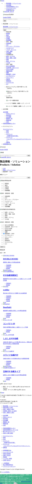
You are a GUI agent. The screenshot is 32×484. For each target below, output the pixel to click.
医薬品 (8, 33)
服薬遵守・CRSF (11, 74)
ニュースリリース (8, 452)
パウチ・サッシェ (11, 49)
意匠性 (8, 79)
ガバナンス (18, 139)
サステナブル (10, 82)
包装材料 (8, 43)
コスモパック (10, 48)
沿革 (7, 122)
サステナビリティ (11, 8)
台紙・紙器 (9, 51)
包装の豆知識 (7, 453)
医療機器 (8, 40)
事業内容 (8, 120)
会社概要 (8, 117)
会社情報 (8, 5)
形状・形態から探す (8, 409)
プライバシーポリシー (9, 466)
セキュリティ (10, 77)
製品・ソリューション (9, 170)
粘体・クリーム (10, 61)
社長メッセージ (10, 113)
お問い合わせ (10, 11)
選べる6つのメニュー (9, 431)
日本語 (9, 17)
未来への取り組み (8, 433)
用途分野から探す (8, 407)
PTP (7, 45)
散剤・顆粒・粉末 (11, 58)
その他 (8, 62)
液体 (7, 59)
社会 (7, 132)
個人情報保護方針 (8, 464)
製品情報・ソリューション (13, 3)
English (5, 17)
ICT (7, 84)
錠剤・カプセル (10, 56)
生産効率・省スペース (12, 67)
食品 (7, 35)
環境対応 (8, 81)
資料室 (8, 142)
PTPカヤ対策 (9, 69)
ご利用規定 (6, 463)
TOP (4, 168)
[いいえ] (17, 483)
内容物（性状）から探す (10, 411)
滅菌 (7, 72)
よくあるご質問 (7, 458)
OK (15, 483)
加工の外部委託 (10, 66)
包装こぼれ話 (7, 455)
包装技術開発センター (12, 6)
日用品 (8, 38)
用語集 (5, 457)
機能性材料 (9, 71)
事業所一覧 (9, 118)
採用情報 (8, 10)
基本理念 (8, 115)
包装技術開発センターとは (10, 430)
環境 (7, 131)
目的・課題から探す (8, 412)
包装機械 (8, 53)
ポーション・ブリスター (13, 46)
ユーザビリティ (10, 76)
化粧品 (8, 36)
